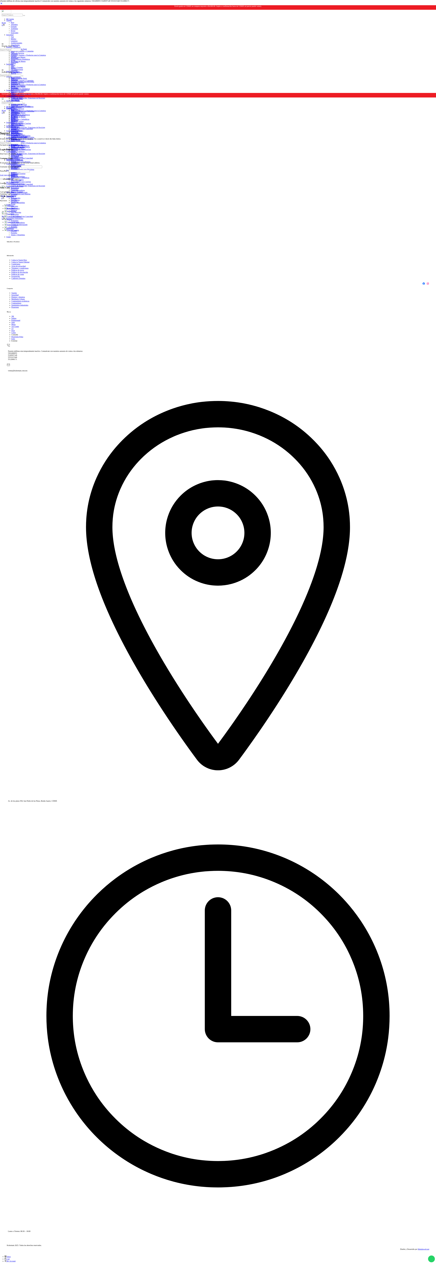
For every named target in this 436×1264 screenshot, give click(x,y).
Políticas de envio (17, 270)
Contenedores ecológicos (20, 301)
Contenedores (16, 303)
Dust (13, 331)
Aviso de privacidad (18, 266)
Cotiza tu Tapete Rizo (19, 260)
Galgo (13, 333)
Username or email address (10, 167)
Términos (15, 268)
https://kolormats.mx (15, 145)
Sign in (15, 46)
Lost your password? (7, 175)
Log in (17, 179)
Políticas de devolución (19, 272)
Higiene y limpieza (18, 297)
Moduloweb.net (423, 1249)
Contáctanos (15, 264)
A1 (12, 329)
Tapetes (14, 293)
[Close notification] (1, 4)
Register (19, 154)
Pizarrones (15, 307)
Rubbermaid (15, 320)
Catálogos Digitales (18, 278)
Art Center (15, 326)
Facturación (15, 276)
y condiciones (23, 268)
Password (4, 171)
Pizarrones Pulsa (17, 337)
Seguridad (15, 295)
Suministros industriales (19, 305)
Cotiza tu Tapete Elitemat (20, 262)
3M (12, 316)
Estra (13, 339)
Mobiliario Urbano (18, 299)
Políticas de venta (17, 274)
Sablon (13, 318)
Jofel (13, 322)
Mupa (13, 324)
